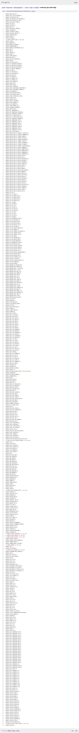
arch (26, 7)
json (76, 730)
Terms (17, 730)
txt (72, 730)
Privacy (13, 730)
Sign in (75, 2)
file (33, 11)
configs (36, 7)
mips (31, 7)
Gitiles (9, 730)
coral (3, 7)
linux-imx (9, 7)
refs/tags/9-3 (18, 7)
